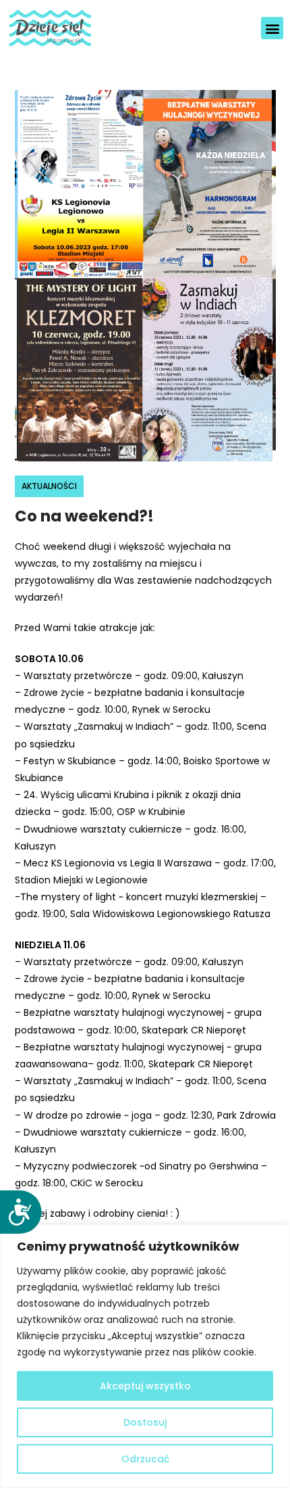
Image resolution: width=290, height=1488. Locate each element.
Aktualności (49, 486)
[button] (272, 28)
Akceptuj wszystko (145, 1386)
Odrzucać (145, 1459)
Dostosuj (145, 1422)
